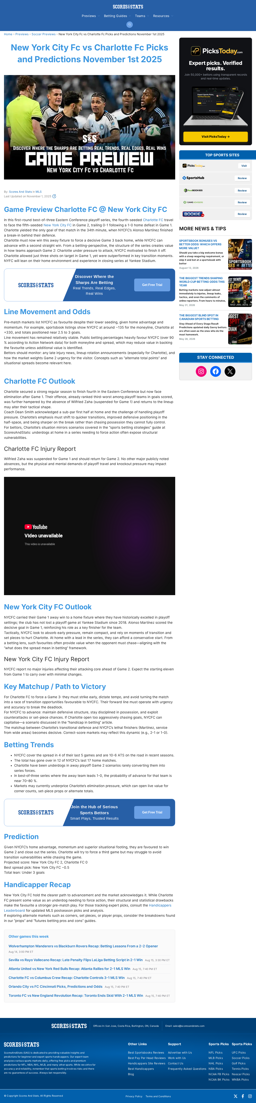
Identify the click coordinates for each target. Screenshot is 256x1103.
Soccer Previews (44, 34)
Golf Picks (238, 1063)
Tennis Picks (240, 1068)
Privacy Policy (134, 1096)
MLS (39, 191)
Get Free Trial (152, 285)
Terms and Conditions (158, 1096)
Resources (161, 16)
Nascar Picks (241, 1074)
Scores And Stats (20, 191)
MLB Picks (216, 1058)
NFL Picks (215, 1052)
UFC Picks (239, 1052)
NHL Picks (216, 1063)
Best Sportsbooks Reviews (146, 1052)
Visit (244, 165)
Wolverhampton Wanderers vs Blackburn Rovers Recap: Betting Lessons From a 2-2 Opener (83, 946)
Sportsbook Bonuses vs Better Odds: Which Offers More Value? (200, 244)
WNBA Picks (240, 1079)
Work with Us (177, 1058)
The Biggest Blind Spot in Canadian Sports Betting (199, 317)
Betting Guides (115, 16)
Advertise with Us (180, 1052)
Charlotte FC (153, 220)
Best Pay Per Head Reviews (147, 1058)
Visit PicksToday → (216, 136)
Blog (131, 1074)
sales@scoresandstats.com (189, 1025)
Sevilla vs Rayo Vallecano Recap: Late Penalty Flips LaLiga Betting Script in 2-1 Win (76, 960)
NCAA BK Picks (219, 1079)
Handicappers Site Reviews (146, 1063)
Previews (89, 16)
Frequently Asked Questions (187, 1068)
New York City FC (58, 225)
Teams (140, 16)
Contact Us (175, 1063)
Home (8, 34)
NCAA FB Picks (219, 1074)
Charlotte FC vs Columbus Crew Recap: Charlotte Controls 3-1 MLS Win (67, 978)
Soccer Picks (240, 1058)
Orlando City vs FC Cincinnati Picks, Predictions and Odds (55, 987)
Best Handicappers (141, 1068)
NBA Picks (216, 1068)
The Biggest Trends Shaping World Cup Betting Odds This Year (202, 281)
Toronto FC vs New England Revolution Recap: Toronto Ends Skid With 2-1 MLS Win (76, 996)
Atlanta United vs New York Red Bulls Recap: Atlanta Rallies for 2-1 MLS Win (69, 969)
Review (242, 178)
